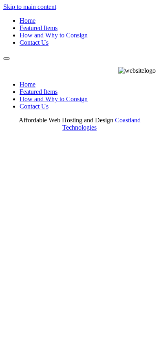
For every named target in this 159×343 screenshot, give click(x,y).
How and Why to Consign (54, 35)
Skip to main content (29, 6)
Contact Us (34, 42)
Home (27, 20)
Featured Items (38, 27)
